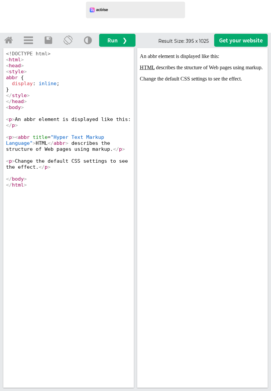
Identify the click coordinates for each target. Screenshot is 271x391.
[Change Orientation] (68, 40)
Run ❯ (117, 40)
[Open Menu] (28, 40)
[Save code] (48, 40)
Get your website (241, 40)
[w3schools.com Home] (8, 40)
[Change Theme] (88, 40)
